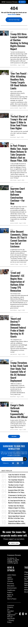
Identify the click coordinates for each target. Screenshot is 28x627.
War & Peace (11, 599)
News (11, 31)
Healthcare (11, 590)
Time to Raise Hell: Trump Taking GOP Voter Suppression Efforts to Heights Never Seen (17, 512)
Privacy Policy (10, 621)
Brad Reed (13, 137)
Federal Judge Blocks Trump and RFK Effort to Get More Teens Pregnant (16, 517)
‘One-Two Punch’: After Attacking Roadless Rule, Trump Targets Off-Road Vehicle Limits (18, 81)
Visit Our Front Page (14, 19)
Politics (9, 592)
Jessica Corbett (14, 108)
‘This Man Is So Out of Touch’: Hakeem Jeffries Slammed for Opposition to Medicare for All (16, 486)
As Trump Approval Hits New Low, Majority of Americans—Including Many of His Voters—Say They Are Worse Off (17, 501)
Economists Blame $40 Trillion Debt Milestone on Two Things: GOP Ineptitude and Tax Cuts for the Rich (16, 491)
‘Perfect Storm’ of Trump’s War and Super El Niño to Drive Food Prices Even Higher (19, 122)
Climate (10, 581)
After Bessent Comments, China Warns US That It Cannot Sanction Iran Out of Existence (18, 239)
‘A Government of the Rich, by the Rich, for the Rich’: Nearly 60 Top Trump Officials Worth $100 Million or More (17, 496)
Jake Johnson (13, 354)
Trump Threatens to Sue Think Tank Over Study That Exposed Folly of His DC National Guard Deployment (19, 371)
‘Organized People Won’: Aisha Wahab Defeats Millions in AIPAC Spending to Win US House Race (16, 522)
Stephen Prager (14, 264)
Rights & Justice (10, 596)
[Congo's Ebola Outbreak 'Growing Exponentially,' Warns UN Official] (4, 404)
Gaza (26, 581)
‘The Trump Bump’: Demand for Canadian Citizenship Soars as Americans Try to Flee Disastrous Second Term (16, 481)
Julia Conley (13, 180)
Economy (10, 583)
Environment (11, 588)
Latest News (11, 575)
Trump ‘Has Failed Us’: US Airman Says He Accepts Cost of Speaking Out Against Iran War (17, 476)
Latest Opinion (10, 578)
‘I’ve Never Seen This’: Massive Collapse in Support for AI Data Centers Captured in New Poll (16, 507)
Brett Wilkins (13, 65)
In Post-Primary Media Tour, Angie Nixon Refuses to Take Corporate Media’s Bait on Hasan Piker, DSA (19, 153)
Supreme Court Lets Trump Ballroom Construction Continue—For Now (17, 196)
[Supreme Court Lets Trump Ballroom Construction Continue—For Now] (4, 187)
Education (10, 586)
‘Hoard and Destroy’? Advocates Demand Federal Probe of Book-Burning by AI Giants (18, 327)
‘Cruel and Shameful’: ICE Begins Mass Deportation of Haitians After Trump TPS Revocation (17, 281)
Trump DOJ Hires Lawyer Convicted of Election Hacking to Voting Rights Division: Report (19, 41)
